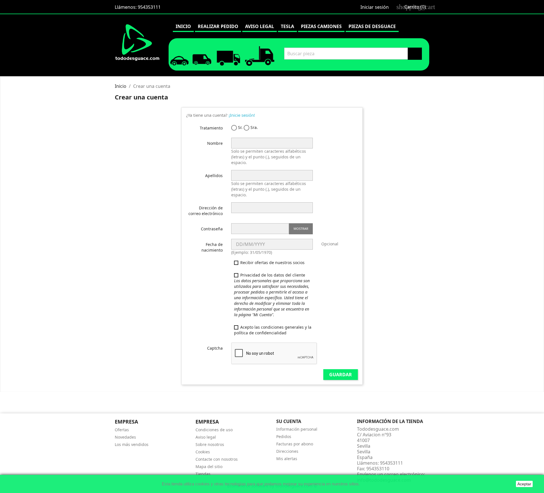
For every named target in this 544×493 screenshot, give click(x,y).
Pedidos (283, 436)
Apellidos (214, 175)
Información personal (296, 429)
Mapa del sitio (209, 466)
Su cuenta (288, 421)
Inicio (183, 26)
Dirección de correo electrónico (205, 210)
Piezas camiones (321, 26)
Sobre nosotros (210, 444)
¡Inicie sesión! (242, 115)
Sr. (240, 127)
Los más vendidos (131, 444)
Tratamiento (211, 128)
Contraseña (212, 228)
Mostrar (301, 228)
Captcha (215, 348)
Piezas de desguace (372, 26)
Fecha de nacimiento (212, 247)
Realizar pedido (218, 26)
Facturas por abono (294, 444)
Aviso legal (259, 26)
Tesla (287, 26)
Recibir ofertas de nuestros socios (272, 262)
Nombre (215, 143)
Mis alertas (286, 458)
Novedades (125, 437)
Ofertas (122, 429)
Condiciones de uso (214, 429)
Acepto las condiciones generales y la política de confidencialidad (272, 329)
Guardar (340, 374)
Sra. (253, 127)
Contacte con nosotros (217, 459)
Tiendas (203, 474)
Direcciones (287, 451)
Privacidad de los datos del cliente (272, 294)
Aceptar (524, 484)
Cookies (203, 451)
